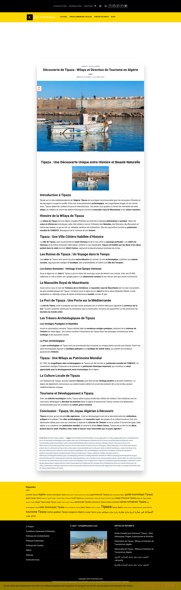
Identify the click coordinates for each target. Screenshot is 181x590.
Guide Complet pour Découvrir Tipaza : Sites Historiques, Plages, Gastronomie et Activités (134, 535)
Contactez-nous (32, 560)
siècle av (67, 460)
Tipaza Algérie (117, 507)
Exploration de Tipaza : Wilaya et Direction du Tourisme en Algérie (134, 543)
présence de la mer (86, 458)
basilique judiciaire (49, 443)
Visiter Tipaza (88, 6)
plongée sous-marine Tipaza (65, 502)
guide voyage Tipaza (33, 498)
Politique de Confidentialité (37, 536)
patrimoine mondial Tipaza (107, 498)
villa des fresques (95, 466)
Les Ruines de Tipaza (75, 6)
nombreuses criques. (84, 453)
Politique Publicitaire (35, 541)
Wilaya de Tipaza (57, 468)
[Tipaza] (95, 6)
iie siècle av (102, 448)
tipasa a (52, 463)
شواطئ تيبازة (102, 512)
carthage (104, 443)
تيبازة (121, 511)
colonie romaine (85, 445)
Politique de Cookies (34, 545)
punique (108, 458)
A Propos (30, 526)
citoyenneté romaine (63, 445)
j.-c (120, 448)
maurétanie (103, 450)
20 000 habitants (77, 438)
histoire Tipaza (46, 498)
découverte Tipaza (72, 495)
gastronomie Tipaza (99, 494)
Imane (102, 77)
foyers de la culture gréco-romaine (71, 448)
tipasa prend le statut (62, 463)
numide (49, 455)
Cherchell (52, 445)
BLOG (113, 17)
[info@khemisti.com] (100, 6)
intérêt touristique (113, 448)
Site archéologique (76, 460)
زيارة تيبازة (113, 512)
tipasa (47, 463)
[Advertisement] (90, 40)
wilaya (48, 468)
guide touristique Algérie (116, 495)
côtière (108, 445)
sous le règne (88, 460)
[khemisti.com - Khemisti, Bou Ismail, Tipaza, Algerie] (40, 17)
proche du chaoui (99, 458)
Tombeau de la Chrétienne (102, 463)
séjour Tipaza (85, 507)
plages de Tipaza (141, 498)
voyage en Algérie (76, 512)
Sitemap (29, 555)
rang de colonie (116, 458)
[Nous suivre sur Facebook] (110, 6)
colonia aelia (75, 445)
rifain (55, 460)
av (109, 440)
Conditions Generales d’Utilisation (40, 531)
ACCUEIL (63, 17)
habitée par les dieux (91, 448)
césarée (110, 443)
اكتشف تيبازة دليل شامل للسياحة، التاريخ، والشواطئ (131, 558)
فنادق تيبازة (31, 516)
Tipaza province (137, 507)
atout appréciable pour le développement (77, 440)
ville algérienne (107, 466)
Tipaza (72, 463)
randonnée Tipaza (82, 502)
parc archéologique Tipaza (90, 498)
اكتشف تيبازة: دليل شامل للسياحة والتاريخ (132, 565)
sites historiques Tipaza (51, 507)
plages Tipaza (40, 502)
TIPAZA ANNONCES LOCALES (80, 17)
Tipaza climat (127, 507)
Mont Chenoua (72, 453)
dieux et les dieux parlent (124, 445)
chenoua (117, 443)
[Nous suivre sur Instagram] (114, 6)
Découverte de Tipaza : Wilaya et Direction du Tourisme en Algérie (90, 70)
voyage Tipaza (90, 512)
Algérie (42, 494)
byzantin (85, 443)
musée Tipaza (76, 498)
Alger (101, 438)
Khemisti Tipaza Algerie (90, 66)
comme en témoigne (98, 445)
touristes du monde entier (120, 463)
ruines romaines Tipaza (132, 501)
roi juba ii (61, 460)
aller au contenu (108, 438)
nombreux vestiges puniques (102, 453)
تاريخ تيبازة (129, 512)
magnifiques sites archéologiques (87, 450)
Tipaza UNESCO (147, 507)
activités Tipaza (32, 495)
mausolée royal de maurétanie (56, 453)
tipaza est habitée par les (84, 463)
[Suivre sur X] (122, 6)
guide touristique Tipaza (139, 494)
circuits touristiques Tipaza (56, 495)
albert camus (94, 438)
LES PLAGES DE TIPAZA (60, 6)
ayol (111, 440)
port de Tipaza (55, 458)
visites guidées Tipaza (57, 512)
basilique (116, 440)
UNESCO (86, 466)
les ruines (57, 450)
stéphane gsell (112, 460)
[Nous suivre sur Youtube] (126, 6)
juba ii (124, 448)
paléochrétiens (58, 455)
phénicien (130, 455)
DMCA (28, 550)
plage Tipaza (51, 502)
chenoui (46, 445)
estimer (56, 448)
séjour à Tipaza (95, 507)
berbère (75, 443)
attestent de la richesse (99, 440)
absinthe (86, 438)
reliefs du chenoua (128, 458)
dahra (113, 445)
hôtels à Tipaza (56, 498)
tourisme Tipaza (36, 511)
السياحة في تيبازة (144, 511)
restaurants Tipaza (98, 502)
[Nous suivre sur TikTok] (118, 6)
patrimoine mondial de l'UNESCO (102, 455)
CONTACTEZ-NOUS (101, 17)
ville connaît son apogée (120, 466)
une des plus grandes (74, 466)
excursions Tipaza (84, 495)
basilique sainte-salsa (64, 443)
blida (79, 443)
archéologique (57, 440)
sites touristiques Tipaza (72, 507)
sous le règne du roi (100, 460)
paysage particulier (120, 455)
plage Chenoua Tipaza (125, 498)
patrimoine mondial (83, 455)
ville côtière (133, 466)
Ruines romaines (112, 502)
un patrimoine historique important (55, 466)
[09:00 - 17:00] (106, 6)
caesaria (98, 443)
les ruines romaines (68, 450)
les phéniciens (48, 450)
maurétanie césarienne (115, 450)
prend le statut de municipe (69, 458)
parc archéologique (70, 455)
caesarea (91, 443)
